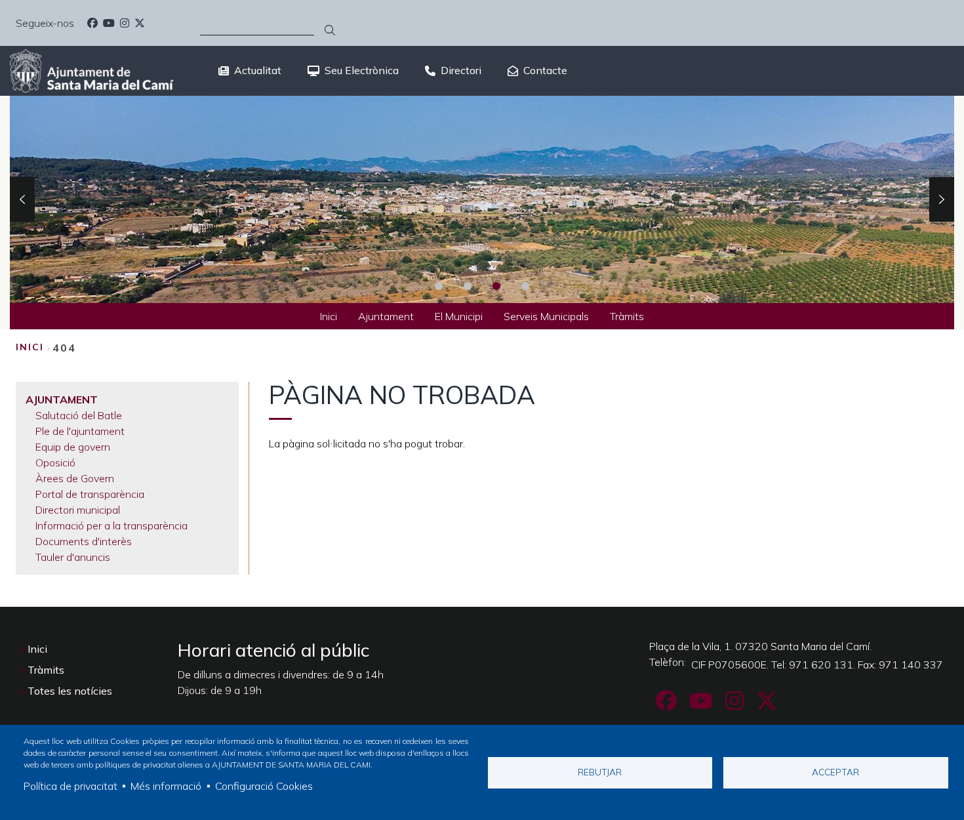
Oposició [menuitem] (55, 462)
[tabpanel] (482, 199)
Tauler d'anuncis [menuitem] (72, 557)
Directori (461, 70)
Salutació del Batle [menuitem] (78, 415)
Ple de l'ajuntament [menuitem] (80, 431)
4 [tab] (525, 286)
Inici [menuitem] (328, 316)
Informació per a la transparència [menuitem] (111, 525)
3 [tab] (496, 286)
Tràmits (46, 669)
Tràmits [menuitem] (627, 316)
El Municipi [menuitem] (459, 316)
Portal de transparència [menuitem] (89, 494)
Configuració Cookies (264, 785)
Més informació (166, 785)
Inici (30, 347)
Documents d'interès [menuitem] (83, 541)
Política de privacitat (70, 785)
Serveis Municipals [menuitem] (546, 316)
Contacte (545, 70)
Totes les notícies (70, 690)
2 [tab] (468, 286)
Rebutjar (600, 771)
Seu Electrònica (362, 70)
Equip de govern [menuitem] (72, 446)
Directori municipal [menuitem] (77, 509)
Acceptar (835, 771)
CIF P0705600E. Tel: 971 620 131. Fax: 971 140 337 (817, 664)
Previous (22, 199)
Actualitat (257, 70)
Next (941, 199)
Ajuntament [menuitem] (386, 316)
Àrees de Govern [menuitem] (74, 478)
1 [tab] (439, 286)
